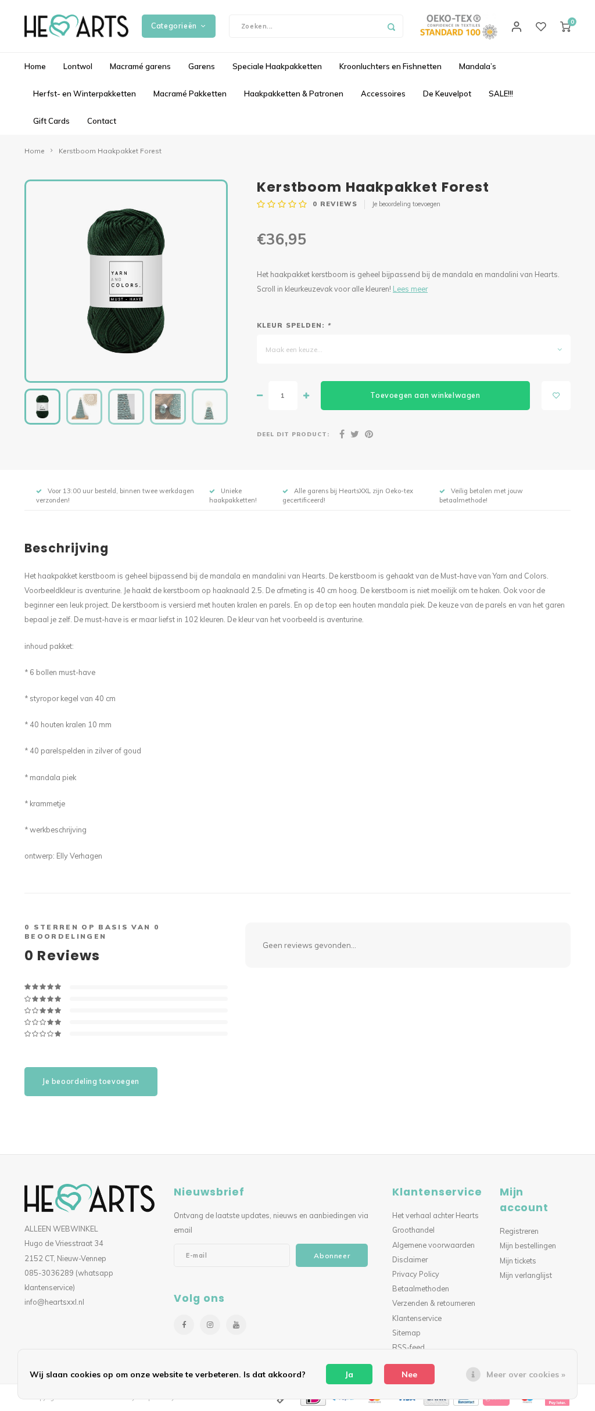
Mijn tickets (518, 1260)
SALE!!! (501, 93)
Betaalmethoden (420, 1288)
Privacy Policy (415, 1274)
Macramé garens (140, 66)
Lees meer (410, 288)
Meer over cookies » (525, 1374)
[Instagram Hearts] (210, 1325)
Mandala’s (477, 66)
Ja (349, 1374)
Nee (409, 1374)
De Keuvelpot (447, 93)
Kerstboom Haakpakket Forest (110, 150)
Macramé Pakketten (190, 93)
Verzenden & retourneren (433, 1303)
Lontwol (77, 66)
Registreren (519, 1231)
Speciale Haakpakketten (277, 66)
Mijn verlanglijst (526, 1275)
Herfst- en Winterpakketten (84, 93)
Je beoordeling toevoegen (406, 204)
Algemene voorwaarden (433, 1245)
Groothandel (413, 1229)
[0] (565, 26)
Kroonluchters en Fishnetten (390, 66)
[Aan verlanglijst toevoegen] (556, 395)
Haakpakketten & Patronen (293, 93)
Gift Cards (51, 120)
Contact (101, 120)
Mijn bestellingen (528, 1245)
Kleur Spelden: (294, 325)
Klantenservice (417, 1318)
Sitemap (406, 1332)
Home (35, 66)
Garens (201, 66)
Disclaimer (410, 1259)
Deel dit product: (293, 433)
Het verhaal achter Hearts (435, 1215)
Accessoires (383, 93)
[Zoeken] (391, 26)
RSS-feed (408, 1347)
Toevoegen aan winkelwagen (425, 395)
